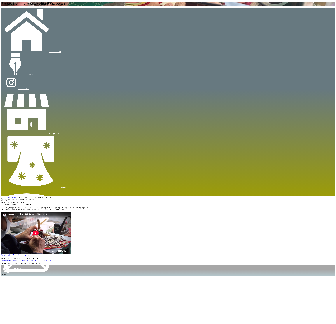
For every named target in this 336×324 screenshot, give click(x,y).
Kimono (63, 187)
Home (55, 52)
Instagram (23, 89)
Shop (54, 134)
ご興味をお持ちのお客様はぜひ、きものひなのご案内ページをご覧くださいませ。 (26, 260)
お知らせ (13, 197)
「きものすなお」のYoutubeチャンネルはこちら (16, 255)
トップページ (5, 197)
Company (54, 323)
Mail (54, 277)
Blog (30, 75)
